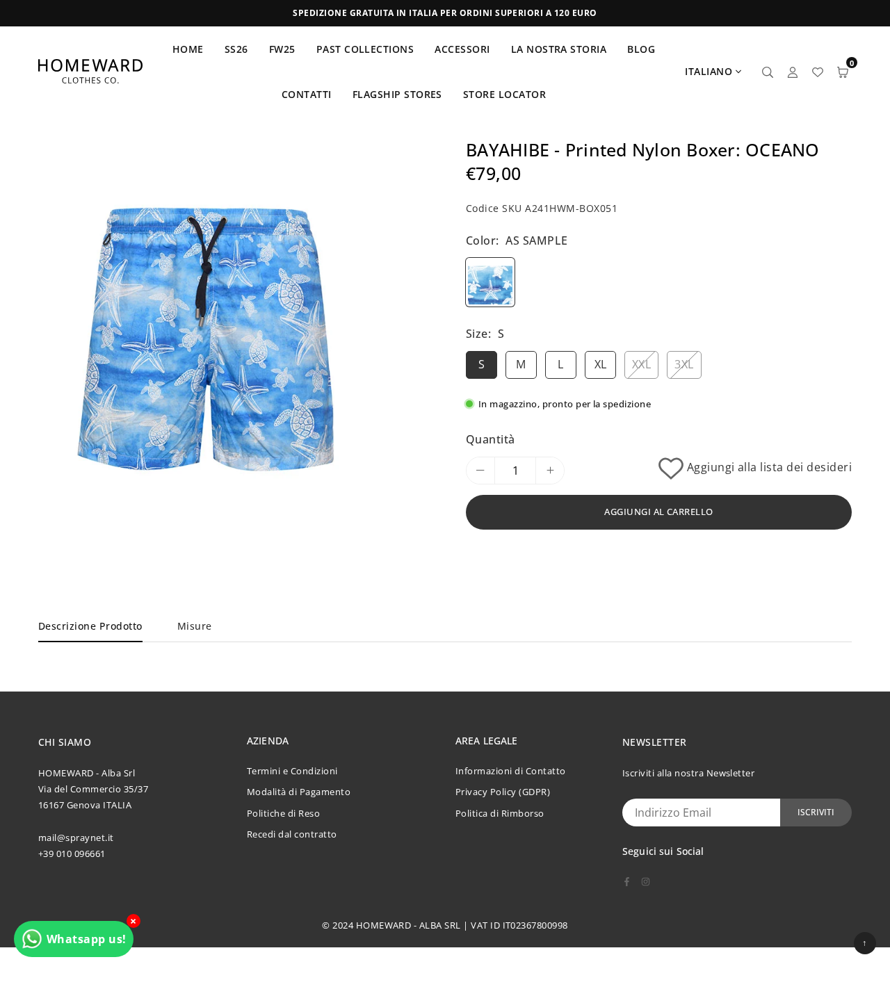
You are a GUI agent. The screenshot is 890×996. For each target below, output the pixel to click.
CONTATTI (307, 94)
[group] (205, 346)
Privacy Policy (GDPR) (502, 791)
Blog (641, 49)
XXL (641, 364)
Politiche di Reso (283, 813)
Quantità (490, 439)
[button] (352, 346)
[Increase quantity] (550, 470)
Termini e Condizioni (292, 771)
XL (600, 364)
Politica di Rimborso (499, 813)
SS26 (236, 49)
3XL (683, 364)
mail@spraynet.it (76, 837)
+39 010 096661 (72, 853)
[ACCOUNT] (792, 71)
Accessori (462, 49)
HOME (188, 49)
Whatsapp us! (87, 939)
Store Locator (504, 94)
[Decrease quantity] (480, 470)
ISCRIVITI (816, 812)
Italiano (708, 71)
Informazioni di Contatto (510, 771)
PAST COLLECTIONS (365, 49)
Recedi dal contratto (292, 834)
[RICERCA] (767, 71)
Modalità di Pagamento (298, 791)
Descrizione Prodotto (90, 625)
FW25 (282, 49)
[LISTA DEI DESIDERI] (817, 71)
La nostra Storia (559, 49)
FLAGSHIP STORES (397, 94)
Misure (194, 625)
